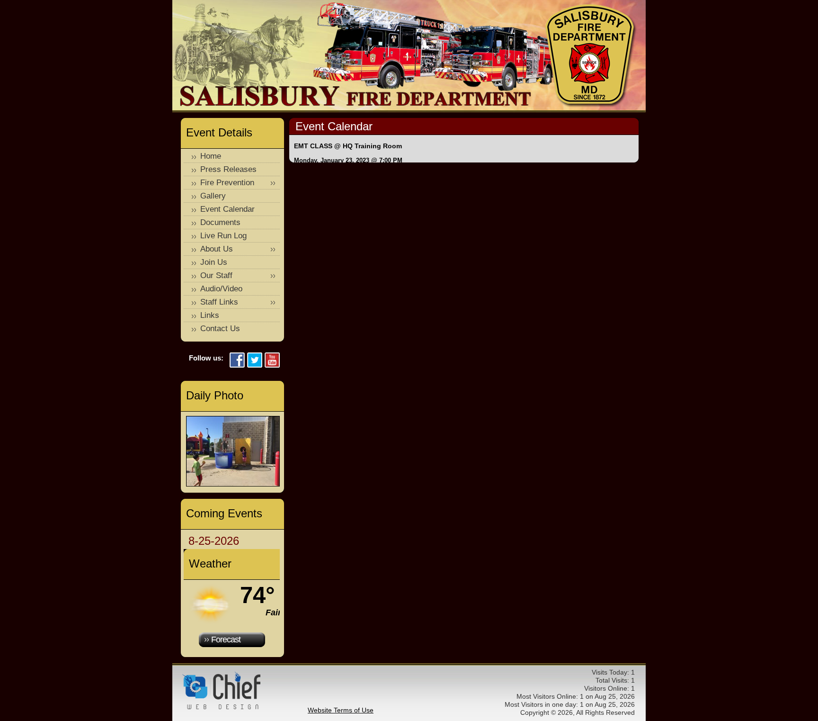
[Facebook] (237, 360)
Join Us (213, 262)
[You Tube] (272, 360)
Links (209, 315)
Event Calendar (227, 209)
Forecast (225, 639)
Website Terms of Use (340, 710)
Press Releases (228, 169)
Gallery (213, 195)
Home (210, 156)
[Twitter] (254, 360)
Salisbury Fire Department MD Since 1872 (591, 56)
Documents (220, 222)
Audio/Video (221, 288)
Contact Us (220, 328)
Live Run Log (223, 235)
